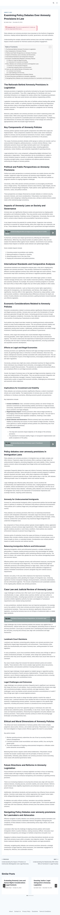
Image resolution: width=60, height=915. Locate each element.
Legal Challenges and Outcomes (16, 72)
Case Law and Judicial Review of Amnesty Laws (19, 69)
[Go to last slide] (4, 885)
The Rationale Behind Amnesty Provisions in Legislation (21, 49)
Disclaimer (35, 911)
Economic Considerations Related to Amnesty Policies (20, 58)
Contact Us (17, 911)
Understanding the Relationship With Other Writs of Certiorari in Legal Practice (45, 862)
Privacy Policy (26, 911)
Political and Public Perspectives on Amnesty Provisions (21, 53)
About (11, 911)
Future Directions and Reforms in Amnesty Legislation (21, 76)
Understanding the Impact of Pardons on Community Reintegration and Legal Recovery (15, 862)
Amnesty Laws (8, 12)
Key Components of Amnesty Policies (16, 51)
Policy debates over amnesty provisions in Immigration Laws (22, 64)
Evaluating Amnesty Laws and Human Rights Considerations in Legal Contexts (15, 883)
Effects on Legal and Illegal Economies (17, 60)
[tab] (28, 895)
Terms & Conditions (45, 911)
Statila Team (8, 22)
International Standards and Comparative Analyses (20, 56)
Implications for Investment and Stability (18, 62)
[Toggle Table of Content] (49, 47)
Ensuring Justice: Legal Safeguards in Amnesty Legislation (42, 883)
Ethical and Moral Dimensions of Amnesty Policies (19, 74)
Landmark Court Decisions (14, 71)
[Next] (56, 885)
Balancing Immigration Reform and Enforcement (19, 67)
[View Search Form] (53, 3)
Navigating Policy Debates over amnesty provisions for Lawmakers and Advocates (28, 78)
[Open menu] (57, 3)
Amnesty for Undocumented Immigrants (17, 65)
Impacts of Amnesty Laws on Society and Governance (20, 54)
